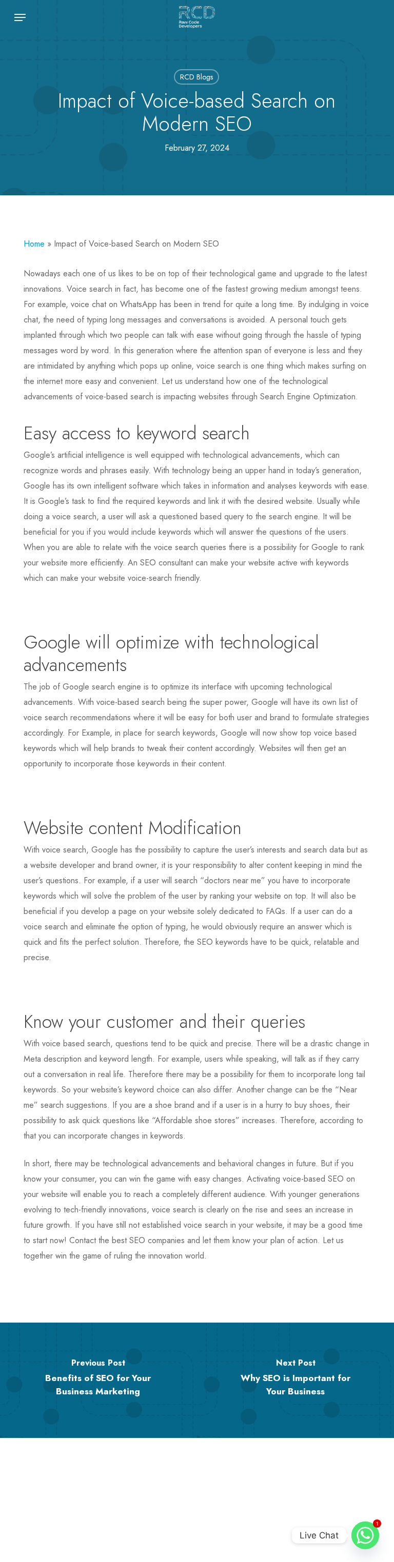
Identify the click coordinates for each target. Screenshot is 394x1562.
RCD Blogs (196, 77)
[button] (20, 17)
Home (34, 244)
